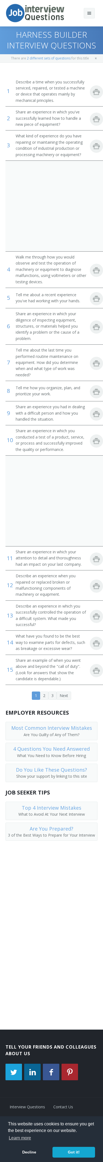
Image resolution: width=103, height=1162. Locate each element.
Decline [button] (29, 1152)
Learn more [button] (20, 1138)
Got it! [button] (74, 1152)
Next (64, 695)
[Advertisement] (51, 206)
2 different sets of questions (49, 58)
